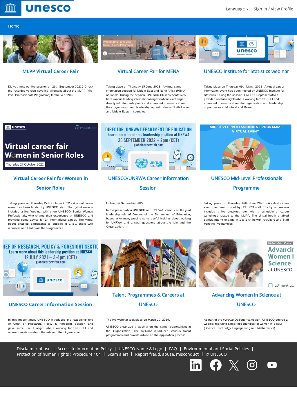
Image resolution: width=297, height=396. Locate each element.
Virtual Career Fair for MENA (148, 71)
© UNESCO (216, 354)
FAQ (173, 348)
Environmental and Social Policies (216, 348)
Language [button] (236, 9)
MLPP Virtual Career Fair (50, 71)
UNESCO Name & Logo (140, 348)
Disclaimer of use (33, 348)
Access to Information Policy (84, 348)
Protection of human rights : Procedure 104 (59, 354)
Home (13, 26)
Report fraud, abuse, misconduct (167, 354)
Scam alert (118, 354)
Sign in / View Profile (273, 9)
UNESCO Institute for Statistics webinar (246, 71)
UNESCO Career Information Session (50, 304)
